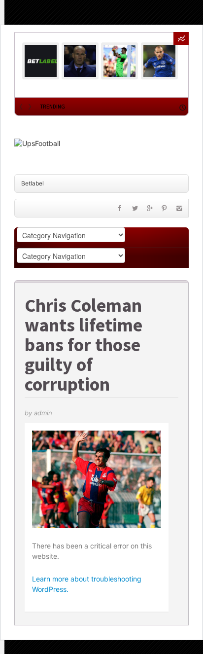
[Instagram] (179, 210)
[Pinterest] (164, 210)
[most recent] (182, 106)
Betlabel (32, 183)
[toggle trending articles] (181, 38)
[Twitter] (134, 210)
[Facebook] (119, 210)
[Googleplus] (149, 210)
